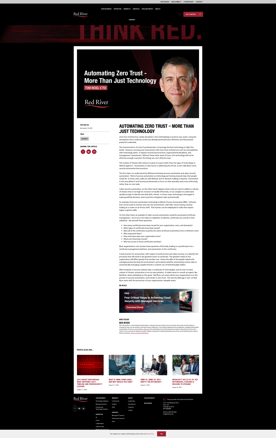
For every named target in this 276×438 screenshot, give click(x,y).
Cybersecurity (100, 426)
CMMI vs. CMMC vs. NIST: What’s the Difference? (151, 380)
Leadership (131, 401)
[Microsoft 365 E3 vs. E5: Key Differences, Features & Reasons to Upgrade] (185, 356)
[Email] (94, 151)
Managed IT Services (118, 415)
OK (161, 434)
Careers (130, 410)
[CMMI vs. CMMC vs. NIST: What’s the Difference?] (154, 356)
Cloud (97, 420)
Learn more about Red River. (140, 333)
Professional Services (118, 418)
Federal (114, 404)
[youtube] (79, 408)
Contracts (131, 407)
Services (115, 412)
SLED (113, 407)
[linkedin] (83, 408)
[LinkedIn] (88, 151)
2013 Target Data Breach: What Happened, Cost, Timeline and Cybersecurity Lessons (89, 383)
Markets (115, 398)
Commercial (115, 401)
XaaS (113, 421)
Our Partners (132, 404)
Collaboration (100, 423)
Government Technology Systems (102, 408)
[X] (83, 151)
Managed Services (101, 404)
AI (96, 417)
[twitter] (75, 408)
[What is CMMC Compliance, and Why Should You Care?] (122, 356)
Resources (148, 403)
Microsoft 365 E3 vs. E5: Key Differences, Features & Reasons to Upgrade (185, 381)
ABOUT (130, 398)
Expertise (99, 414)
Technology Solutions (102, 401)
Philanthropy (149, 398)
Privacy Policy (150, 434)
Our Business (101, 398)
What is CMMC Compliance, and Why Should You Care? (121, 380)
